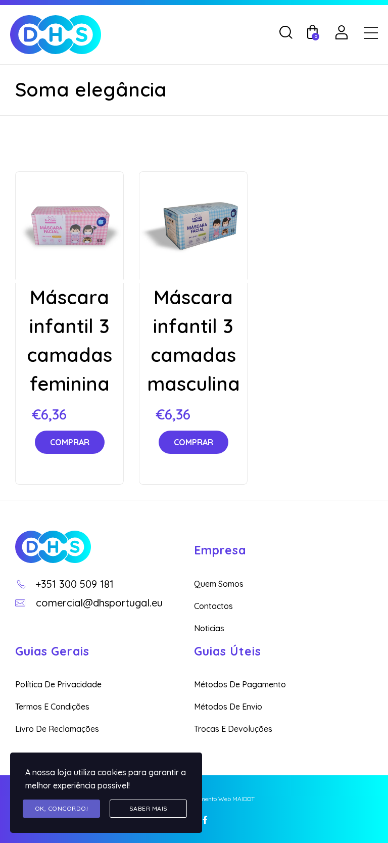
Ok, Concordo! (61, 808)
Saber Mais (148, 808)
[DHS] (53, 547)
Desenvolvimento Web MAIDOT (213, 799)
